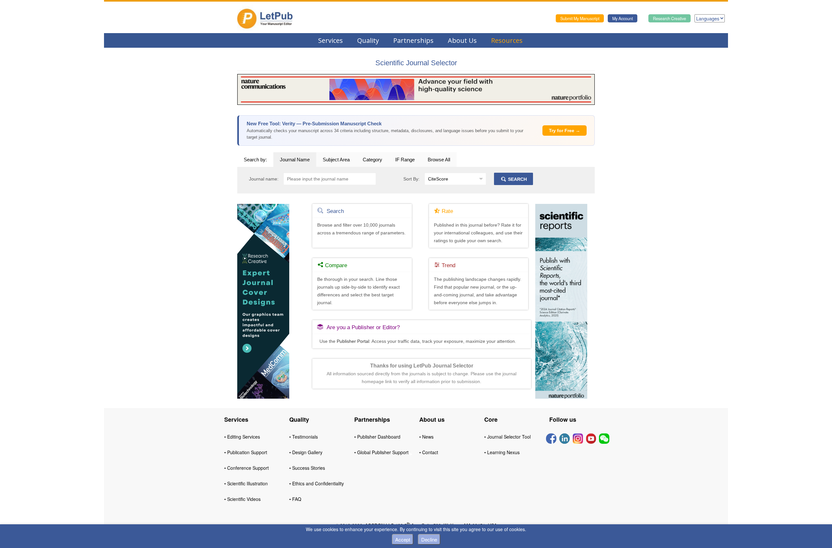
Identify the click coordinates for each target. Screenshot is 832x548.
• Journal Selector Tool (507, 436)
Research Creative (669, 18)
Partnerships (413, 40)
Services (330, 40)
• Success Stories (307, 468)
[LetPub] (264, 18)
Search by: (255, 159)
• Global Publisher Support (381, 452)
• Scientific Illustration (246, 483)
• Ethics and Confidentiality (316, 483)
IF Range (405, 159)
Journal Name (295, 159)
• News (426, 436)
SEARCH (517, 179)
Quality (368, 40)
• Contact (428, 452)
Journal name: (264, 178)
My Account (622, 18)
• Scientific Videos (242, 499)
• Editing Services (242, 436)
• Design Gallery (305, 452)
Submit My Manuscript (579, 18)
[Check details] (416, 89)
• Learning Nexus (502, 452)
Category (372, 159)
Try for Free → (564, 130)
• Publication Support (245, 452)
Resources (507, 40)
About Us (462, 40)
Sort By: (411, 178)
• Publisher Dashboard (377, 436)
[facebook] (551, 438)
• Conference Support (246, 468)
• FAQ (295, 499)
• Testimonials (303, 436)
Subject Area (336, 159)
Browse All (439, 159)
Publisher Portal (353, 341)
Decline (429, 539)
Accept (402, 539)
